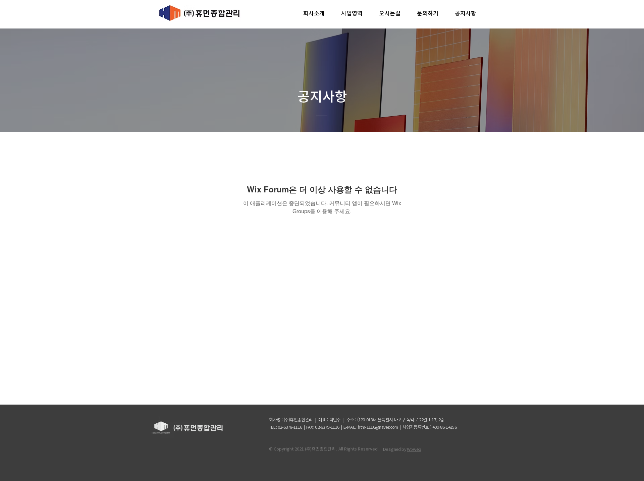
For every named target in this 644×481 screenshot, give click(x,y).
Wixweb (414, 449)
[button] (314, 13)
